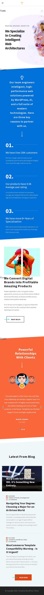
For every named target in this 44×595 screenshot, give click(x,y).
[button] (15, 319)
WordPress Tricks (21, 540)
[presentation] (2, 407)
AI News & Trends (14, 498)
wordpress (12, 540)
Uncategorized (24, 498)
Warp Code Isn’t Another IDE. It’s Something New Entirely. (2, 467)
